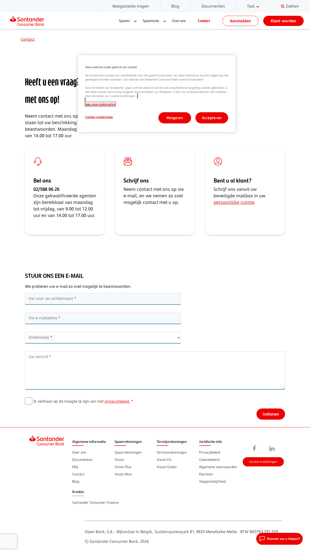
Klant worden (283, 21)
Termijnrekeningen (172, 452)
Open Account (263, 426)
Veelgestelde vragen (130, 6)
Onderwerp (39, 337)
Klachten (206, 474)
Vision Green (167, 466)
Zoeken (292, 6)
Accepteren (212, 117)
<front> (254, 448)
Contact (204, 20)
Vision (119, 459)
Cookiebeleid (209, 459)
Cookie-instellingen (263, 461)
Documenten (213, 6)
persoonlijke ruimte (234, 202)
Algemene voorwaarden (218, 466)
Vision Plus (123, 466)
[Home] (29, 20)
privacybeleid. (117, 401)
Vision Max (123, 474)
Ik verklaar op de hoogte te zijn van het (81, 401)
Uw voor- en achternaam (51, 298)
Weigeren (174, 117)
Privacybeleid (209, 452)
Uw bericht (38, 356)
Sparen (124, 20)
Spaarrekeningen (128, 452)
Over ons (179, 20)
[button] (279, 539)
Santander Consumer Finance (95, 502)
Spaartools (151, 20)
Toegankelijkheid (212, 481)
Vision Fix (164, 459)
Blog (175, 6)
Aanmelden (240, 21)
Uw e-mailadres (43, 317)
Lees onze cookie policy (100, 104)
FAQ (75, 466)
